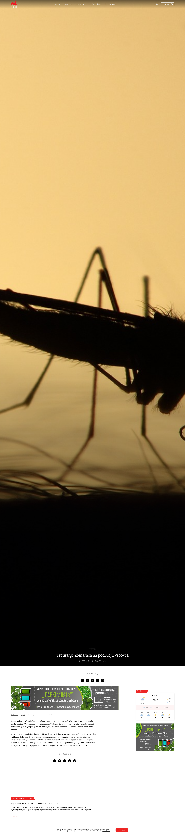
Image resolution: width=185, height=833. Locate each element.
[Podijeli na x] (87, 680)
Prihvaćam (121, 830)
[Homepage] (14, 4)
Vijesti (92, 649)
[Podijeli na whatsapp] (97, 680)
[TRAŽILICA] (157, 4)
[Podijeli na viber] (102, 680)
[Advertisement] (65, 779)
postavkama (106, 831)
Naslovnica (14, 715)
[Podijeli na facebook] (82, 680)
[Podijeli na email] (92, 680)
